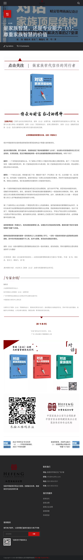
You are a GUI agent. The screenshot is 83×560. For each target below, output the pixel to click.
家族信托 (46, 498)
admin (10, 46)
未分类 (10, 23)
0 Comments (24, 46)
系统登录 (46, 515)
